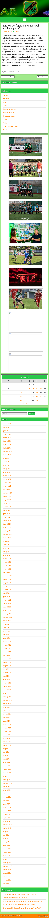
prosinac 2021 (7, 617)
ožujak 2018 (7, 773)
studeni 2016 (7, 828)
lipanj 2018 (6, 762)
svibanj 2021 (7, 641)
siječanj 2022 (7, 614)
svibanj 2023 (7, 558)
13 (8, 392)
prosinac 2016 (7, 825)
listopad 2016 (7, 831)
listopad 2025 (7, 458)
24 (37, 396)
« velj (22, 403)
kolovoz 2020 (7, 673)
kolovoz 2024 (7, 507)
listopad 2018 (7, 749)
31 (37, 400)
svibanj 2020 (7, 683)
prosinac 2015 (7, 866)
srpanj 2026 (6, 427)
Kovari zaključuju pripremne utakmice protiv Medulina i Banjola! (23, 901)
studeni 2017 (7, 786)
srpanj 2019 (6, 717)
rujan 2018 (6, 752)
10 (37, 388)
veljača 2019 (7, 735)
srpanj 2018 (6, 759)
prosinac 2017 (7, 783)
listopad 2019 (7, 707)
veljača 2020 (7, 693)
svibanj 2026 (7, 434)
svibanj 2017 (7, 807)
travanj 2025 (7, 479)
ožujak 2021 (7, 648)
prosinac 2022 (7, 576)
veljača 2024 (7, 527)
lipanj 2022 (6, 596)
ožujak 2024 (7, 524)
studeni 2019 (7, 704)
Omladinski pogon (8, 116)
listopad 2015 (7, 873)
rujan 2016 (6, 835)
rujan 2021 (6, 628)
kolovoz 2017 (7, 797)
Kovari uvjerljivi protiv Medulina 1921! (15, 898)
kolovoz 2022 (7, 590)
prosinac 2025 (7, 451)
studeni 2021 (7, 621)
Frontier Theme (43, 916)
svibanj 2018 (7, 766)
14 (21, 392)
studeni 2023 (7, 538)
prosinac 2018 (7, 742)
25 (41, 396)
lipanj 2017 (6, 804)
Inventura (6, 99)
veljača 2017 (7, 818)
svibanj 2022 (7, 600)
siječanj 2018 (7, 780)
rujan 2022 (6, 586)
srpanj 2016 (6, 842)
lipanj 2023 (6, 555)
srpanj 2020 (6, 676)
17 (37, 392)
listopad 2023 (7, 541)
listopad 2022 (7, 583)
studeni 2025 (7, 455)
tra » (27, 403)
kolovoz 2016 (7, 838)
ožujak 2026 (7, 441)
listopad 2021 (7, 624)
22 (29, 396)
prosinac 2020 (7, 659)
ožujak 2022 (7, 607)
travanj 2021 (7, 645)
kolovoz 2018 (7, 755)
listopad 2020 (7, 666)
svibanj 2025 (7, 476)
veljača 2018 (7, 776)
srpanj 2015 (6, 883)
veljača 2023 (7, 569)
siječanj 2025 (7, 489)
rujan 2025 (6, 462)
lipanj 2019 (6, 721)
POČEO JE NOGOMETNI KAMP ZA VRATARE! (19, 904)
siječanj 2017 (7, 821)
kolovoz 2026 (7, 424)
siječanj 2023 (7, 572)
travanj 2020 (7, 686)
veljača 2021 (7, 652)
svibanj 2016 (7, 849)
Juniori (5, 102)
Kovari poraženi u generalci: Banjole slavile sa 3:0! (19, 894)
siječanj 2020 (7, 697)
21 (21, 396)
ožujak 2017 (7, 814)
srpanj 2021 (6, 634)
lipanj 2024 (6, 514)
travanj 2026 (7, 438)
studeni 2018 (7, 745)
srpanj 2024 (6, 510)
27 (8, 400)
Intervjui (5, 95)
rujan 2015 (6, 876)
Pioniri (5, 119)
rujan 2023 (6, 545)
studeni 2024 (7, 496)
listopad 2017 (7, 790)
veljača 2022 (7, 610)
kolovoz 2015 (7, 880)
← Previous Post (7, 77)
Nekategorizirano (8, 112)
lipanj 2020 (6, 679)
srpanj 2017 (6, 800)
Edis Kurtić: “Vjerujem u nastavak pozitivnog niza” (20, 27)
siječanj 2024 (7, 531)
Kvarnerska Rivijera (9, 109)
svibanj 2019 (7, 724)
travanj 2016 (7, 852)
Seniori (16, 31)
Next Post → (42, 77)
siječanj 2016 (7, 863)
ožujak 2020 (7, 690)
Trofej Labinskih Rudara (10, 126)
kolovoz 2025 (7, 465)
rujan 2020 (6, 669)
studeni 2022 (7, 579)
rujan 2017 (6, 793)
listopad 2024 (7, 500)
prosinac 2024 (7, 493)
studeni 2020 (7, 662)
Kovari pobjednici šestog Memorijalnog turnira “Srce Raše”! (22, 908)
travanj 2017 (7, 811)
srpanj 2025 (6, 469)
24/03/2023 (8, 31)
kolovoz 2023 (7, 548)
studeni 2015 (7, 869)
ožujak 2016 (7, 856)
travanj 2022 (7, 603)
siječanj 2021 (7, 655)
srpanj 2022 (6, 593)
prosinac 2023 (7, 534)
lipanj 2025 (6, 472)
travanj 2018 (7, 769)
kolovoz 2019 (7, 714)
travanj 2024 (7, 520)
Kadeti (5, 105)
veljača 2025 (7, 486)
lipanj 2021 (6, 638)
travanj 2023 (7, 562)
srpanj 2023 (6, 552)
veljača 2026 (7, 444)
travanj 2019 (7, 728)
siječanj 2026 (7, 448)
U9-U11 (5, 130)
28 (21, 400)
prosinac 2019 (7, 700)
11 (41, 388)
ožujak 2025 (7, 482)
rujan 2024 (6, 503)
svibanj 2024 (7, 517)
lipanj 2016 (6, 845)
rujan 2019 (6, 710)
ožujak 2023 (7, 565)
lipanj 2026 (6, 431)
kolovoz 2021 (7, 631)
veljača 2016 (7, 859)
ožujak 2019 (7, 731)
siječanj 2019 (7, 738)
